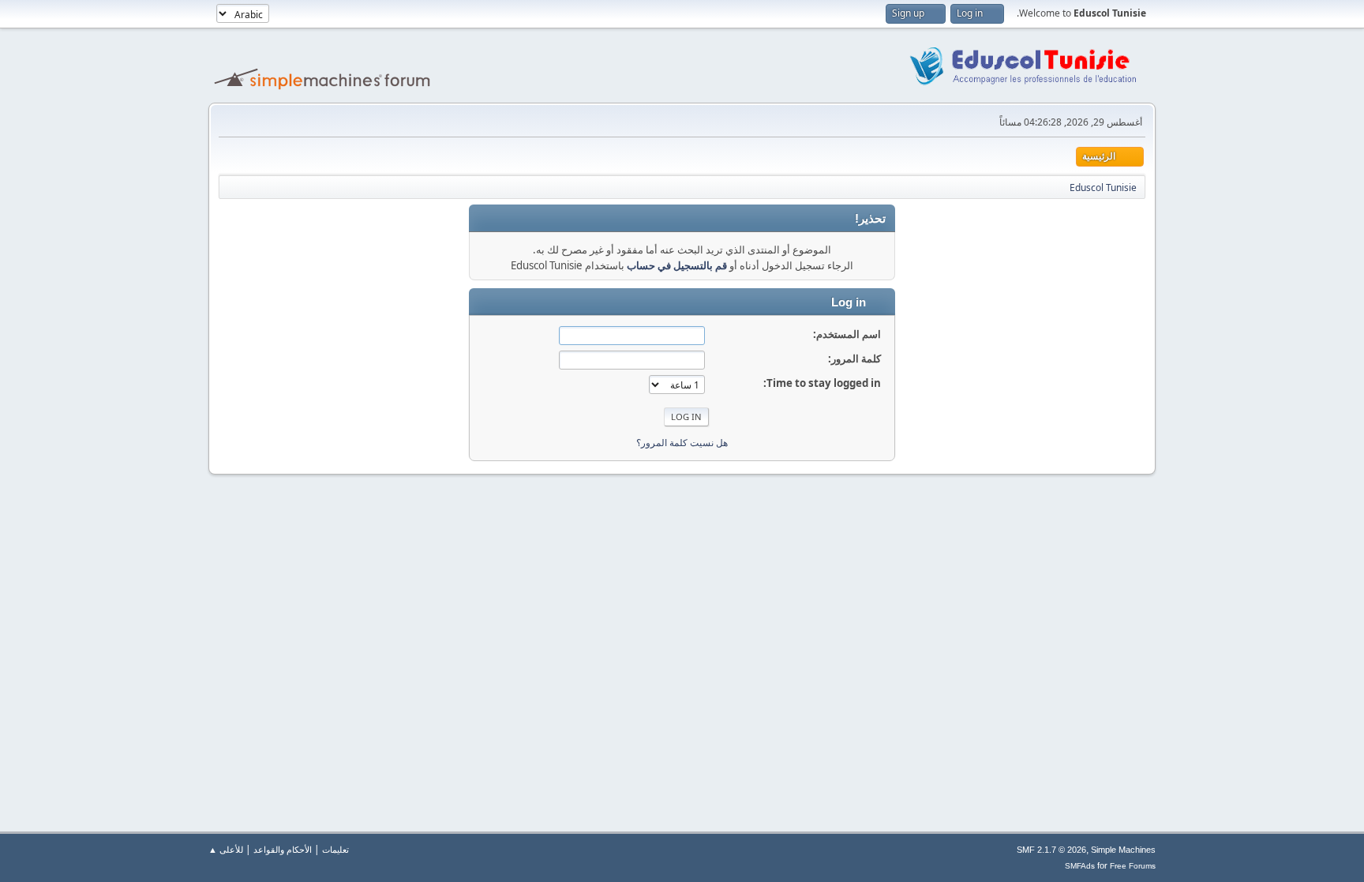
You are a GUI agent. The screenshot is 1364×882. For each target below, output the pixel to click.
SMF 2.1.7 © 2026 (1051, 849)
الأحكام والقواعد (282, 849)
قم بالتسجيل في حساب (677, 265)
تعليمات (335, 849)
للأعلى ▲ (225, 849)
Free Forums (1133, 865)
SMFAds (1080, 865)
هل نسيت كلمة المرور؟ (682, 442)
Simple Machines (1123, 849)
